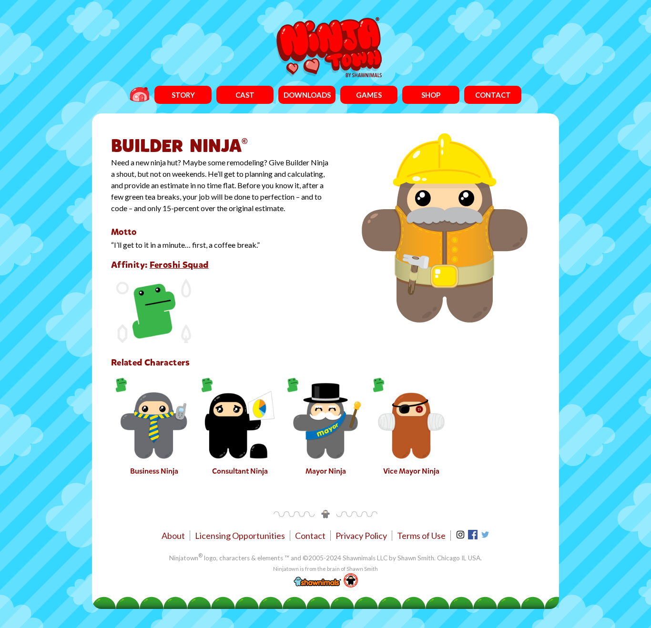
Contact (493, 95)
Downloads (307, 95)
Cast (244, 95)
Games (369, 95)
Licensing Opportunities (240, 535)
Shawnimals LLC (365, 558)
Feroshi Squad (179, 265)
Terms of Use (421, 535)
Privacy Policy (361, 535)
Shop (430, 95)
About (173, 535)
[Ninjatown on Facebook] (473, 536)
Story (183, 95)
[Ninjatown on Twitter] (485, 536)
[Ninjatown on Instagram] (461, 536)
